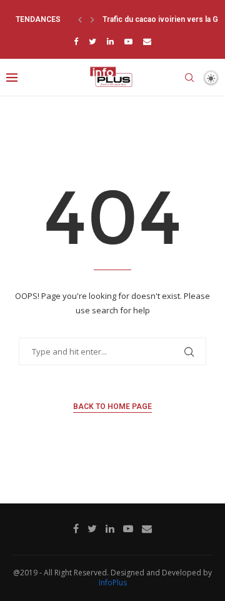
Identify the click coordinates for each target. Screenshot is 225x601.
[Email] (147, 41)
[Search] (189, 77)
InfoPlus (113, 582)
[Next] (93, 19)
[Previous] (80, 19)
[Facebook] (76, 41)
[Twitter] (92, 41)
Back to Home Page (112, 406)
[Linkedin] (110, 41)
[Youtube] (128, 41)
